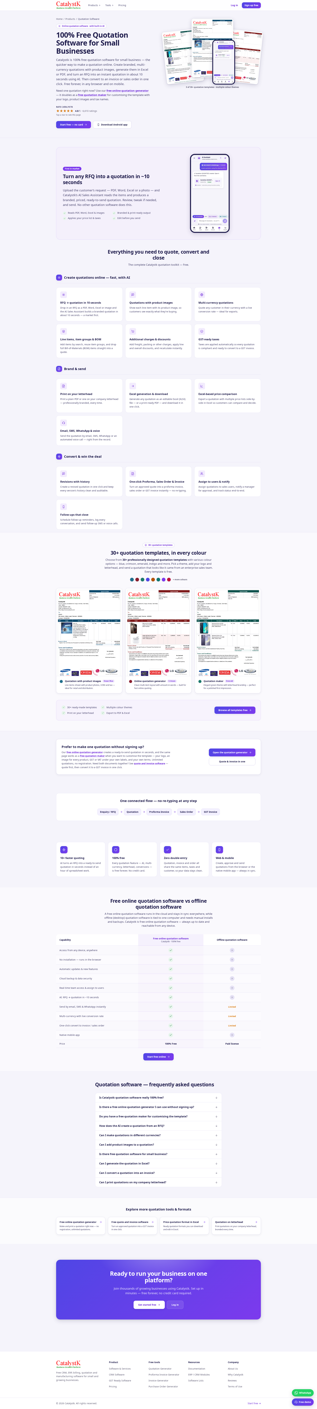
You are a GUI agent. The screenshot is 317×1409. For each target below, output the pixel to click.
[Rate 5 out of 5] (71, 111)
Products (93, 5)
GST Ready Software (120, 1380)
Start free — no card (71, 124)
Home (59, 18)
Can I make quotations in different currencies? (130, 1135)
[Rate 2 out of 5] (61, 111)
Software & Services (120, 1368)
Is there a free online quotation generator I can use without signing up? (146, 1107)
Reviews (232, 1380)
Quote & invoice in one (232, 761)
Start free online (156, 1056)
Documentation (196, 1368)
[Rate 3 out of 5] (65, 111)
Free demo (305, 1402)
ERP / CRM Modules (199, 1374)
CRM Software (116, 1374)
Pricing (122, 5)
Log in (234, 5)
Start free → (254, 1403)
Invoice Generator (158, 1380)
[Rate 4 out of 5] (68, 111)
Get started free (147, 1304)
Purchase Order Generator (163, 1386)
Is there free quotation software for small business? (133, 1154)
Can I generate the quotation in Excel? (124, 1163)
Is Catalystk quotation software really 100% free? (131, 1097)
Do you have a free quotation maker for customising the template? (143, 1116)
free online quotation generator (127, 90)
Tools (108, 5)
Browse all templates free (232, 710)
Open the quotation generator (230, 752)
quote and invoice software (149, 763)
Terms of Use (235, 1386)
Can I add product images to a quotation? (126, 1144)
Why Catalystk (235, 1374)
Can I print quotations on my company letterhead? (132, 1182)
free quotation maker (92, 95)
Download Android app (114, 124)
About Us (233, 1368)
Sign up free (251, 5)
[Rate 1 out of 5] (58, 111)
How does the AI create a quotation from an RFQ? (131, 1126)
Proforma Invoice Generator (164, 1374)
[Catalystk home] (68, 5)
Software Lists (196, 1380)
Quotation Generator (160, 1368)
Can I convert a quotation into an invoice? (127, 1173)
